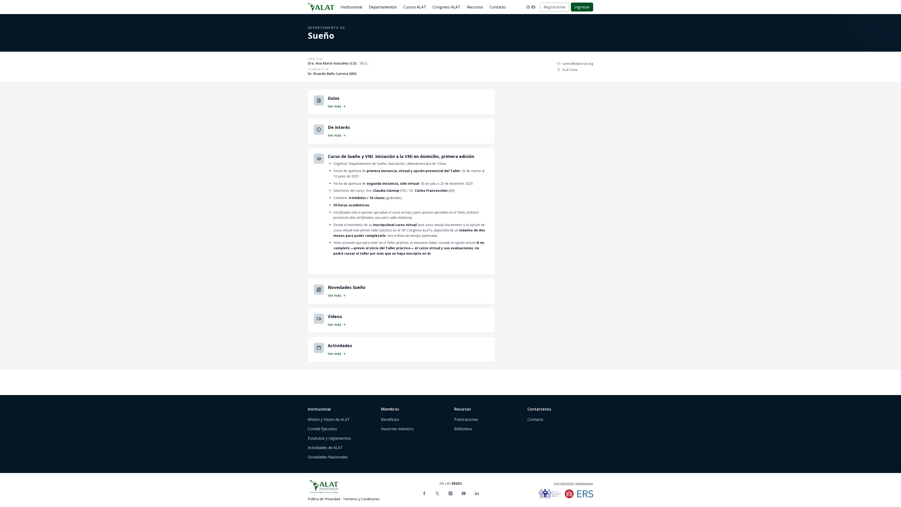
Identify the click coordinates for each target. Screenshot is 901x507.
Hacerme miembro (397, 428)
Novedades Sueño (347, 287)
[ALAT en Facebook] (424, 493)
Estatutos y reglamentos (329, 438)
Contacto (498, 7)
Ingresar (582, 7)
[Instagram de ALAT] (450, 493)
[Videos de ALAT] (463, 493)
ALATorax (569, 69)
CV (361, 63)
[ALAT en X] (437, 493)
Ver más (334, 106)
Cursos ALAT (414, 7)
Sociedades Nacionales (328, 457)
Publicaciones (466, 419)
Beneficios (390, 419)
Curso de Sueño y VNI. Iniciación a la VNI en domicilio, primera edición (401, 156)
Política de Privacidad (324, 499)
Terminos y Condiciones (361, 499)
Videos (335, 316)
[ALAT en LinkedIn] (476, 493)
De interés (339, 127)
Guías (333, 98)
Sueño (321, 35)
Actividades (340, 345)
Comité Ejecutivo (322, 428)
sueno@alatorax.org (577, 63)
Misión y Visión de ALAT (329, 419)
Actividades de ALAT (325, 447)
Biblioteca (463, 428)
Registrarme (554, 7)
